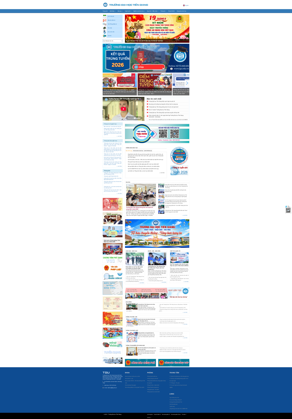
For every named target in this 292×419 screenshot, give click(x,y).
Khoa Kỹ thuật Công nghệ (130, 385)
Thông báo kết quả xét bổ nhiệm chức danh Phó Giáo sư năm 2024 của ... (112, 177)
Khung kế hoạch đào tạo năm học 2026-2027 (139, 162)
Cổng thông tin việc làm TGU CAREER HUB (178, 408)
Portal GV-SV (171, 11)
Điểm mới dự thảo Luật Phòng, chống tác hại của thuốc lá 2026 (171, 332)
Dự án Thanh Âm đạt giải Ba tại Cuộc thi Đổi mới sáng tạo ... (171, 351)
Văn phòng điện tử (166, 414)
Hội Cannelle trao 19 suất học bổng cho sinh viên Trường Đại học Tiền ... (173, 307)
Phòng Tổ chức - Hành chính (153, 385)
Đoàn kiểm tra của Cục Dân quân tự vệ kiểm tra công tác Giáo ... (134, 267)
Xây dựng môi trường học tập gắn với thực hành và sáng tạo (163, 104)
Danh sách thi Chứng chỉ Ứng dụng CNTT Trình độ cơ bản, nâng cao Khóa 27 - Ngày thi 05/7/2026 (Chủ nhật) (112, 158)
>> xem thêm (119, 136)
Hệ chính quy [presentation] (129, 150)
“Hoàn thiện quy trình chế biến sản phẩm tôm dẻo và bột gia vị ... (171, 347)
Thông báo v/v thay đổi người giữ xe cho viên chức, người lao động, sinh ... (112, 184)
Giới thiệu (112, 11)
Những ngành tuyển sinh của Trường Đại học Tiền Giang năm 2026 (112, 129)
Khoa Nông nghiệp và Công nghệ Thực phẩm (134, 387)
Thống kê (162, 11)
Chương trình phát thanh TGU (176, 402)
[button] (130, 29)
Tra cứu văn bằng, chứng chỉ (176, 399)
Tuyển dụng (172, 406)
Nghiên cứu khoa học (138, 11)
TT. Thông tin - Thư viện (175, 383)
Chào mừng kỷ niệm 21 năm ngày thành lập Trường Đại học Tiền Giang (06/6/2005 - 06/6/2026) (166, 116)
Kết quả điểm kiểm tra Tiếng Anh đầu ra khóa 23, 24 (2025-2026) (143, 166)
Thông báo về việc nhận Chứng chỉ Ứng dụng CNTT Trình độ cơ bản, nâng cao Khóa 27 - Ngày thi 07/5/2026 (112, 144)
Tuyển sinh (127, 11)
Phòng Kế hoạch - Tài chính (153, 389)
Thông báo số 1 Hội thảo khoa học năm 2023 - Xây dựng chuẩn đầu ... (112, 180)
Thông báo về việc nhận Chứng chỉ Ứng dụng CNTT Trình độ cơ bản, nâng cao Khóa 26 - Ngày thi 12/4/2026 (112, 163)
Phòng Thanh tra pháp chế (153, 387)
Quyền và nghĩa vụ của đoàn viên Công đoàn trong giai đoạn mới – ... (172, 336)
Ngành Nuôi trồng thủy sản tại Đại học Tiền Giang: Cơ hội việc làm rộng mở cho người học (112, 133)
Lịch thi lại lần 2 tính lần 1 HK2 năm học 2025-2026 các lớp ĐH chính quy (145, 159)
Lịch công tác (111, 16)
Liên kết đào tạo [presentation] (148, 150)
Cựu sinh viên (111, 31)
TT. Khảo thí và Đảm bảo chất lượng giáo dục (179, 376)
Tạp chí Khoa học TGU (174, 397)
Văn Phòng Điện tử (112, 24)
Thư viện (110, 28)
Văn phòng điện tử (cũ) (176, 414)
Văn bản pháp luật (173, 404)
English (187, 5)
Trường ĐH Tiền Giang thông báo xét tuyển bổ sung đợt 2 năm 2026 (139, 208)
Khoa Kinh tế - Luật (129, 378)
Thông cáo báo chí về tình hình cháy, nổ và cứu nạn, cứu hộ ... (171, 334)
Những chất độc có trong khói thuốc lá (146, 332)
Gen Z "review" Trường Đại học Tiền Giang (159, 109)
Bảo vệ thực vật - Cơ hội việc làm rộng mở (112, 126)
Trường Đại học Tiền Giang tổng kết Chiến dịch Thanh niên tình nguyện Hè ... (156, 268)
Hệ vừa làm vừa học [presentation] (138, 150)
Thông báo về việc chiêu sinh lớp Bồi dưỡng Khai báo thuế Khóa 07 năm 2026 (112, 154)
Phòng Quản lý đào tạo (152, 376)
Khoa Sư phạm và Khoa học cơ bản (132, 376)
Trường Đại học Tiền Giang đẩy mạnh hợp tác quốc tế (162, 101)
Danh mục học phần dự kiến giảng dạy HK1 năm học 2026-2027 (143, 164)
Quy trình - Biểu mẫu (152, 11)
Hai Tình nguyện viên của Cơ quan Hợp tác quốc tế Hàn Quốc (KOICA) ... (179, 265)
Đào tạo (120, 11)
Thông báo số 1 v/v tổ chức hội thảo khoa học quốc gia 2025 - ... (112, 174)
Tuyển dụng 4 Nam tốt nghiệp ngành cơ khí (168, 321)
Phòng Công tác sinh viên (152, 378)
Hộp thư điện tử (111, 20)
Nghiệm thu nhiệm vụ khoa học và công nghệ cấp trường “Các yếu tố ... (173, 349)
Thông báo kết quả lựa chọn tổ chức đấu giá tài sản (112, 187)
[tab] (129, 150)
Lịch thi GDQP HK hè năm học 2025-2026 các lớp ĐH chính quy (143, 168)
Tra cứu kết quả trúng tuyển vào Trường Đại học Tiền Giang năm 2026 (146, 41)
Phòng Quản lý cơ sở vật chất (153, 391)
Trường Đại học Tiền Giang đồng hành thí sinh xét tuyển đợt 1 (164, 107)
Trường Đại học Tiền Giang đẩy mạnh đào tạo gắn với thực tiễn (164, 112)
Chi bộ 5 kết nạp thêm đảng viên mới (156, 280)
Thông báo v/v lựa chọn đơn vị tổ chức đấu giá (112, 190)
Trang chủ (105, 11)
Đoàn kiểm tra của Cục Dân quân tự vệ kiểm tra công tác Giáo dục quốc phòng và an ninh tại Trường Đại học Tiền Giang (176, 186)
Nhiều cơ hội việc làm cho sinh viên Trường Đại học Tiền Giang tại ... (172, 322)
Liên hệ (109, 35)
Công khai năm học (181, 11)
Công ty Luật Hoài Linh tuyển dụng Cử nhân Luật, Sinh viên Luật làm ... (173, 319)
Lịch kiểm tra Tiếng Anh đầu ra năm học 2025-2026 (140, 171)
